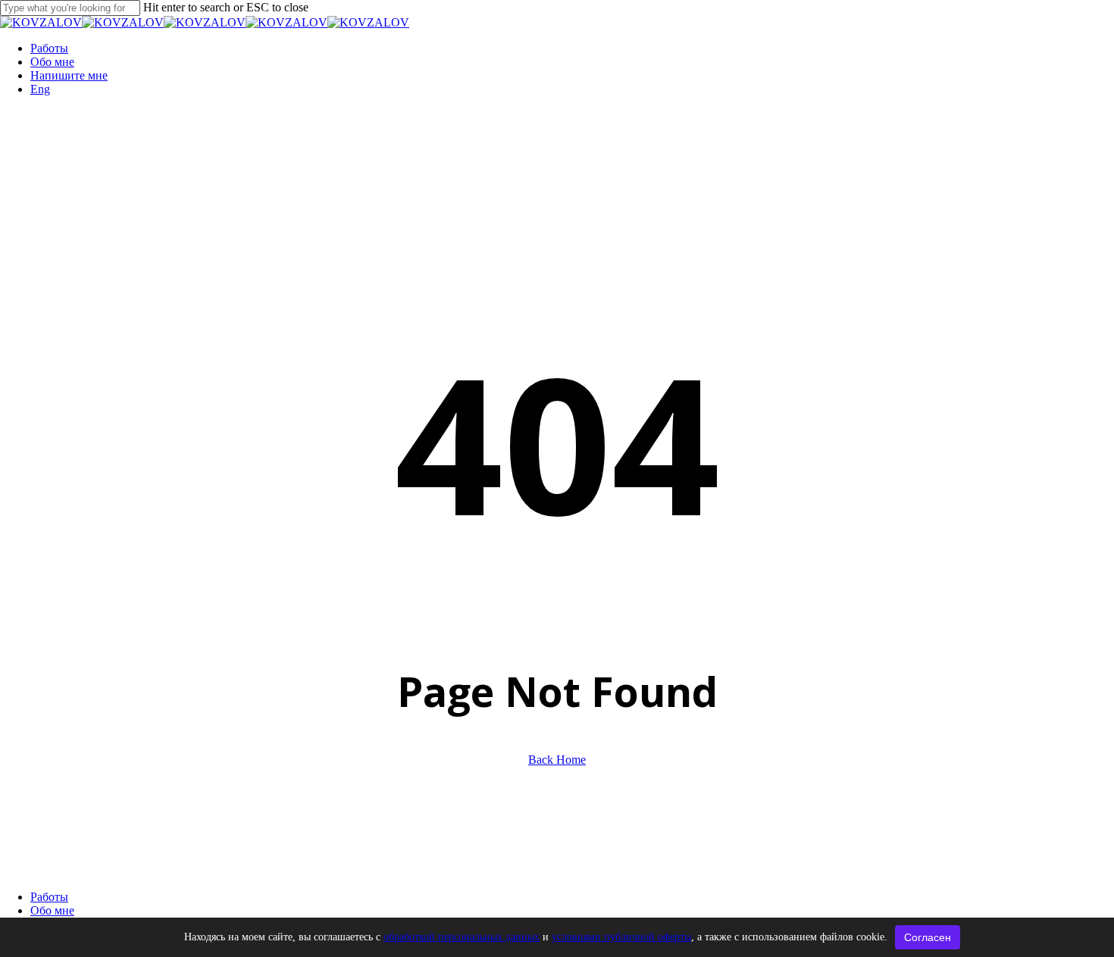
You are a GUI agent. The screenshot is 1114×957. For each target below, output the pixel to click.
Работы (49, 896)
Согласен (927, 937)
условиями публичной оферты (621, 937)
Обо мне (52, 910)
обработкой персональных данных (461, 937)
